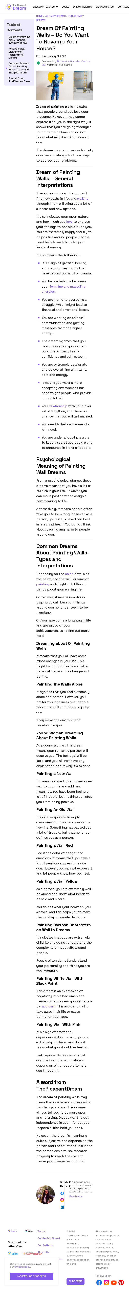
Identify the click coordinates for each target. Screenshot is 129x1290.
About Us (43, 1252)
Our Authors (45, 1245)
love (69, 222)
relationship (58, 406)
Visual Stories (105, 6)
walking (83, 198)
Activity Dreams (55, 16)
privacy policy (22, 1266)
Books (65, 6)
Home (39, 16)
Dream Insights (82, 6)
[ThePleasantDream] (17, 6)
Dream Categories (44, 6)
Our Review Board (48, 1238)
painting (42, 584)
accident (49, 1006)
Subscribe (75, 1281)
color (69, 574)
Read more (75, 1196)
